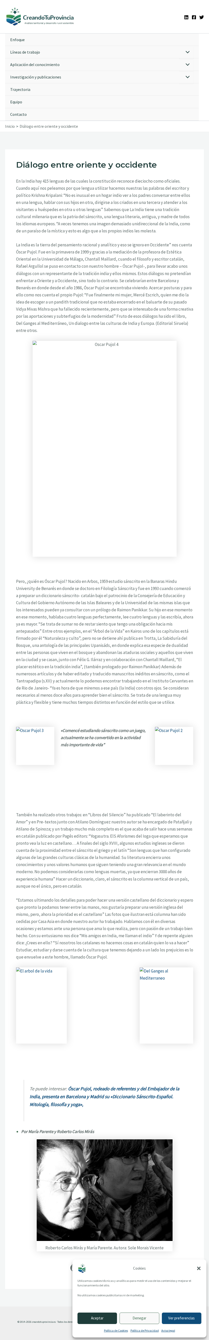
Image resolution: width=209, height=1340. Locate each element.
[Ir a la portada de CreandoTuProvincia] (40, 16)
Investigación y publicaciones (35, 76)
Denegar (139, 1318)
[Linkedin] (186, 17)
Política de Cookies (116, 1330)
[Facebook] (194, 17)
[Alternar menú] (186, 52)
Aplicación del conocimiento (35, 64)
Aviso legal (168, 1330)
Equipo (16, 101)
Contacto (18, 114)
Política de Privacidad (144, 1330)
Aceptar (97, 1318)
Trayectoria (20, 89)
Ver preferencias (181, 1318)
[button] (198, 1268)
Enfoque (17, 39)
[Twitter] (201, 17)
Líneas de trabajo (25, 52)
